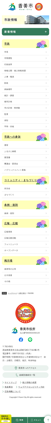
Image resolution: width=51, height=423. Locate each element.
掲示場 (8, 260)
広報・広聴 (11, 223)
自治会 (7, 188)
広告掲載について (13, 391)
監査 (6, 114)
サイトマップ (11, 382)
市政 (7, 43)
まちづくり (9, 195)
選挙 (6, 145)
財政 (6, 83)
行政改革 (8, 64)
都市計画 (8, 102)
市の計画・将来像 (12, 108)
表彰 (6, 120)
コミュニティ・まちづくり (20, 180)
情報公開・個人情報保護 (15, 71)
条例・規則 (11, 204)
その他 (7, 281)
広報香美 (8, 232)
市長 (6, 52)
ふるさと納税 (10, 151)
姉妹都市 (8, 89)
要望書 (7, 157)
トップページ (12, 293)
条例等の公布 (10, 269)
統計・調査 (9, 95)
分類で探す (22, 293)
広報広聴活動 (10, 238)
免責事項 (9, 387)
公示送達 (8, 275)
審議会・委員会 (11, 164)
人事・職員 (9, 77)
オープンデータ (11, 250)
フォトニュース (11, 244)
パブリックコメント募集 (15, 170)
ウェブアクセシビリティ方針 (31, 387)
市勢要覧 (8, 58)
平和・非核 (9, 126)
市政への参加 (12, 136)
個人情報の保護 (29, 382)
